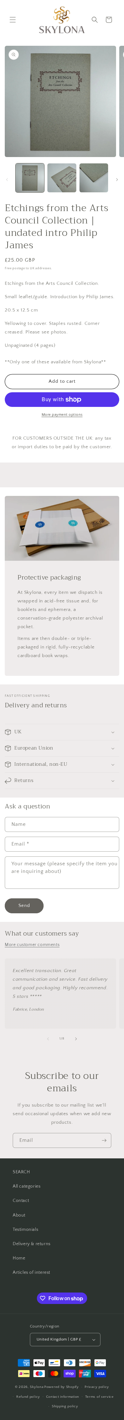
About (19, 1215)
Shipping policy (65, 1406)
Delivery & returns (32, 1243)
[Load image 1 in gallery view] (30, 177)
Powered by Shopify (61, 1387)
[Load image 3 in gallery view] (93, 177)
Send (24, 905)
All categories (26, 1186)
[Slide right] (117, 180)
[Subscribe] (104, 1140)
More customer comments (32, 944)
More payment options (62, 415)
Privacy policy (97, 1387)
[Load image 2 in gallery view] (61, 177)
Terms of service (99, 1397)
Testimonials (25, 1229)
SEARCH (21, 1172)
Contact (21, 1200)
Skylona (36, 1387)
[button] (13, 20)
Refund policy (28, 1397)
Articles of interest (31, 1272)
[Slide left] (7, 180)
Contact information (62, 1397)
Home (19, 1258)
